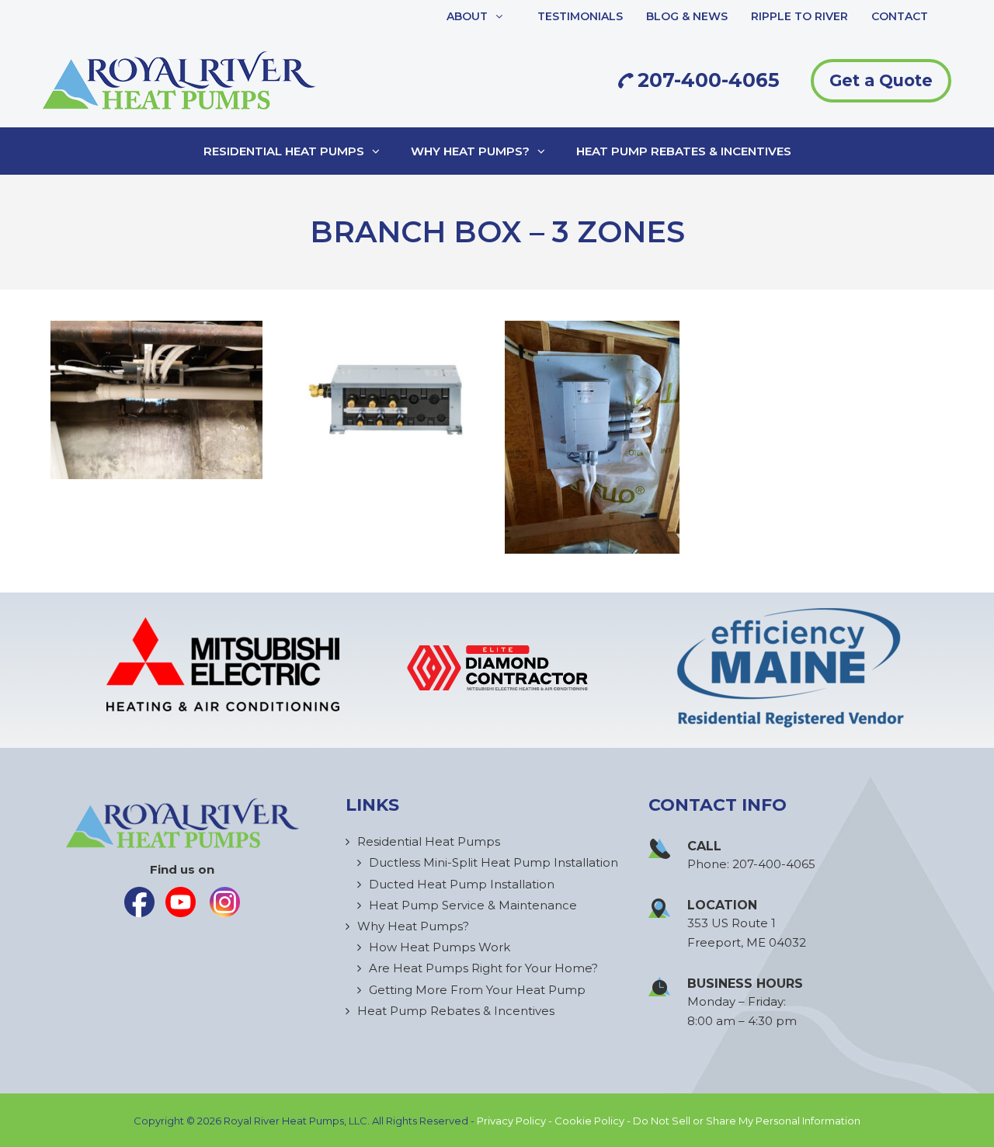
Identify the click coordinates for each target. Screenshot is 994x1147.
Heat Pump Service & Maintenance (473, 905)
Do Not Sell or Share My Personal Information (746, 1120)
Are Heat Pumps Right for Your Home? (483, 968)
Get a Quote (881, 80)
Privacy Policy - (515, 1120)
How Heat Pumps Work (439, 947)
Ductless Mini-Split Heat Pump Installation (493, 862)
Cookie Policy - (593, 1120)
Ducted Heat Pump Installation (461, 884)
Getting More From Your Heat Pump (477, 989)
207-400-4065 (706, 80)
